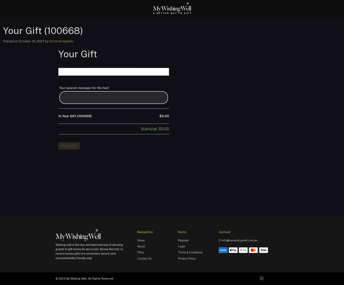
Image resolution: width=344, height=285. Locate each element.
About (141, 246)
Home (141, 240)
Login (181, 246)
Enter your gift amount (113, 64)
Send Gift (69, 146)
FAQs (140, 252)
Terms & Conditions (190, 252)
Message (65, 82)
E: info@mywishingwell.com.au (238, 240)
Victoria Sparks (61, 41)
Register (183, 240)
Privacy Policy (187, 258)
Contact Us (144, 258)
